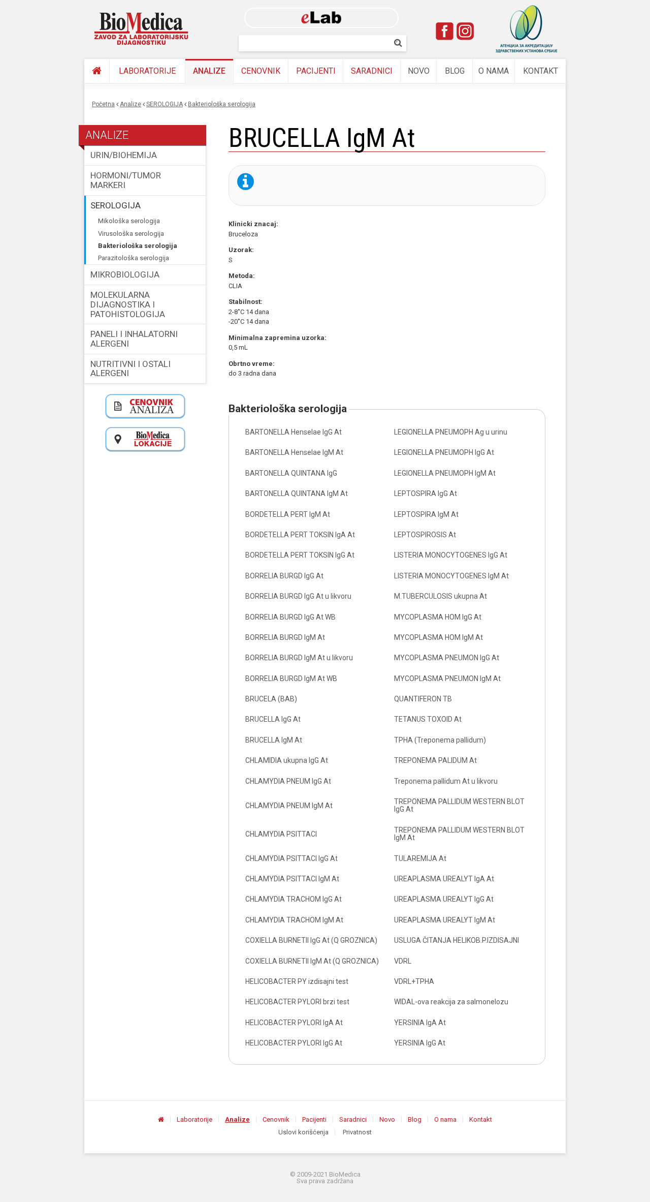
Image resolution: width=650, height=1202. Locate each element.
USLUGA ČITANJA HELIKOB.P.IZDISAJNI (456, 940)
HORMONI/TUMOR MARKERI (125, 180)
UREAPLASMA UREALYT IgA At (444, 879)
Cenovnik (260, 71)
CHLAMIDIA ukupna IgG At (286, 760)
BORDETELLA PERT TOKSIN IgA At (300, 535)
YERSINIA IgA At (420, 1023)
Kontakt (540, 71)
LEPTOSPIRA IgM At (426, 514)
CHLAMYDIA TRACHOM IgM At (294, 920)
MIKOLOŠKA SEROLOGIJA (129, 221)
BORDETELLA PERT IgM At (287, 514)
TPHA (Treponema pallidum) (440, 740)
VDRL (402, 961)
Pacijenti (316, 71)
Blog (455, 71)
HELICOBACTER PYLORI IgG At (293, 1043)
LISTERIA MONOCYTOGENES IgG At (450, 555)
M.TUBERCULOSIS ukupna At (440, 596)
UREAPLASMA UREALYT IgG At (444, 899)
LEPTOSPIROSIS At (425, 535)
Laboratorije (147, 71)
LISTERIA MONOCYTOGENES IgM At (451, 576)
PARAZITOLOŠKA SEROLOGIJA (133, 258)
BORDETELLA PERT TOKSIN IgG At (299, 555)
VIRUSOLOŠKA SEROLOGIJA (131, 233)
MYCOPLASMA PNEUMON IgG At (446, 658)
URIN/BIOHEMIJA (123, 155)
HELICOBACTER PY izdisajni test (296, 981)
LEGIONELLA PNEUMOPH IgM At (445, 473)
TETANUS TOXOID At (428, 719)
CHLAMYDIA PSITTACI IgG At (291, 858)
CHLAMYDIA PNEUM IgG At (288, 781)
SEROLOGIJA (164, 104)
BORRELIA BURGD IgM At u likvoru (299, 658)
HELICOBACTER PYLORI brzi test (297, 1002)
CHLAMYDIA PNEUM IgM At (289, 806)
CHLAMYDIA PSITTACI (281, 834)
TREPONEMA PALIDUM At (435, 760)
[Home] (141, 29)
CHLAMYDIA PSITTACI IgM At (292, 879)
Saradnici (372, 71)
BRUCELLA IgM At (273, 740)
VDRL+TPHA (414, 981)
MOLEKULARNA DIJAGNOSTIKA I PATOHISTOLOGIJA (127, 304)
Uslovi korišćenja (303, 1132)
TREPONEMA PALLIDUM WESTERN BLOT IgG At (459, 805)
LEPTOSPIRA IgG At (425, 493)
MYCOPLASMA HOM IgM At (438, 637)
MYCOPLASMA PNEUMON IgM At (447, 678)
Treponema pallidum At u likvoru (446, 781)
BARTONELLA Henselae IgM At (294, 452)
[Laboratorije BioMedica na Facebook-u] (445, 31)
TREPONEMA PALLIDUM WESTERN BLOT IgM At (459, 834)
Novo (419, 71)
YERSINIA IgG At (419, 1043)
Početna (103, 104)
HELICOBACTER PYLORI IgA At (294, 1023)
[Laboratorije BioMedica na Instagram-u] (465, 31)
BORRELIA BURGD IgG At (284, 576)
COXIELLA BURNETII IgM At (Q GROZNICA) (312, 961)
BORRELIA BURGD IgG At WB (290, 617)
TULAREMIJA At (420, 858)
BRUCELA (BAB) (271, 699)
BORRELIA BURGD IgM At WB (291, 678)
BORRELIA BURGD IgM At (285, 637)
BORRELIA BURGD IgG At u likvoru (298, 596)
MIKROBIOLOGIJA (124, 274)
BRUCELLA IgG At (273, 719)
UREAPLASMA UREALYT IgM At (444, 920)
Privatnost (357, 1132)
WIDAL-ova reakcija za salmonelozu (451, 1002)
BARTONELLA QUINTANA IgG (291, 473)
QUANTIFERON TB (423, 699)
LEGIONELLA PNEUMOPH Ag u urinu (450, 432)
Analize (209, 71)
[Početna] (96, 71)
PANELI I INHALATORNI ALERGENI (134, 339)
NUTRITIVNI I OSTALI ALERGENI (130, 369)
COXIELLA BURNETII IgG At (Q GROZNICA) (311, 940)
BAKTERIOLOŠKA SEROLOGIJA (221, 104)
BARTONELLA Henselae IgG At (293, 432)
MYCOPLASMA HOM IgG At (437, 617)
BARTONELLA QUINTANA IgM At (296, 493)
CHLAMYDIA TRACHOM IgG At (293, 899)
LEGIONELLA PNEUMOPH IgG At (444, 452)
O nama (493, 71)
